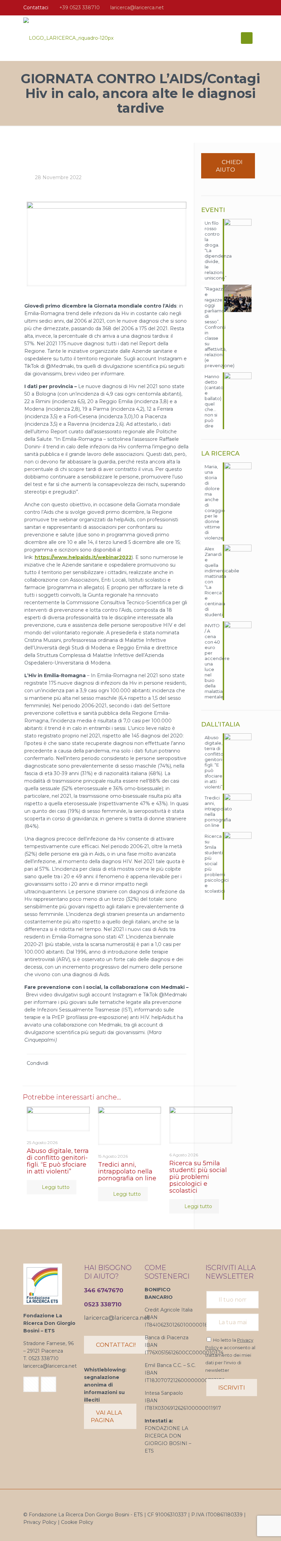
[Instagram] (254, 7)
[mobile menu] (247, 38)
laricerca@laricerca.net (137, 7)
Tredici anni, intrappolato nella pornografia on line (127, 1171)
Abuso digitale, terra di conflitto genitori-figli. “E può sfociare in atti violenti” (58, 1161)
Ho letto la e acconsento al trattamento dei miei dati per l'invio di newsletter (230, 1355)
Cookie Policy (77, 1522)
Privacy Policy (40, 1522)
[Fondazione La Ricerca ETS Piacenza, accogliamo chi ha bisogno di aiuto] (68, 38)
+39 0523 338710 (79, 7)
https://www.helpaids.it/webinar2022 (83, 557)
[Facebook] (244, 7)
